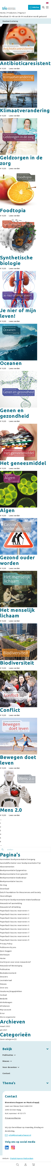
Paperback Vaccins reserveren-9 (14, 940)
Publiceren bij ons (8, 947)
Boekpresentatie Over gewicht (14, 874)
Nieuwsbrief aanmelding (11, 903)
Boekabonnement (8, 973)
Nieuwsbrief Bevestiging (11, 966)
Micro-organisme (7, 1017)
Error (2, 1013)
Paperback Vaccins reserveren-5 (14, 925)
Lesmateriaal (6, 980)
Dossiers (4, 977)
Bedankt (4, 999)
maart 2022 (5, 1026)
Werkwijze (5, 955)
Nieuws (3, 984)
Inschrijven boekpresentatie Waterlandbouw (20, 900)
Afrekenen (5, 1006)
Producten (12, 13)
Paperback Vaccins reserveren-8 (14, 936)
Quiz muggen (6, 951)
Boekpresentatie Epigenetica (13, 870)
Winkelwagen (6, 1002)
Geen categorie (7, 1039)
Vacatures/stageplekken (11, 991)
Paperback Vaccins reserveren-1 (14, 911)
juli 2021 (3, 1030)
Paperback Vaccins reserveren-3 (14, 918)
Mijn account (5, 1010)
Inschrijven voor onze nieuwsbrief (15, 962)
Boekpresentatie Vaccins (11, 881)
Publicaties (5, 969)
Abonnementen (7, 867)
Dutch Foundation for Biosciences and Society (20, 892)
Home (3, 13)
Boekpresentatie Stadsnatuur (13, 878)
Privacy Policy (6, 944)
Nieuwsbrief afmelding (10, 907)
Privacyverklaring (13, 1118)
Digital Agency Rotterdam (21, 1158)
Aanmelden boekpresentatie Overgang (17, 859)
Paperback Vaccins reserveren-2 (14, 914)
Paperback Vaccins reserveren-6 (14, 929)
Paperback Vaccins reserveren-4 (14, 922)
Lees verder (14, 68)
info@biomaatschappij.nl (20, 1135)
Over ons (4, 988)
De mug (3, 885)
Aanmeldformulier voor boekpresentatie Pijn (20, 863)
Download (4, 889)
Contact (3, 995)
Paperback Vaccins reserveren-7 (14, 933)
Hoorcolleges (6, 896)
